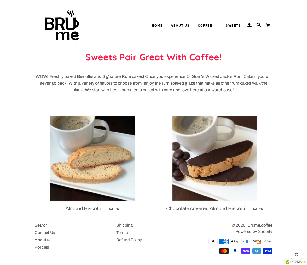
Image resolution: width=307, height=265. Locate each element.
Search (41, 225)
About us (180, 25)
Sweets (233, 25)
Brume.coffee (260, 225)
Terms (122, 232)
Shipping (124, 225)
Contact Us (45, 232)
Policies (42, 247)
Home (157, 25)
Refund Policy (129, 240)
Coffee (205, 25)
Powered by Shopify (254, 231)
